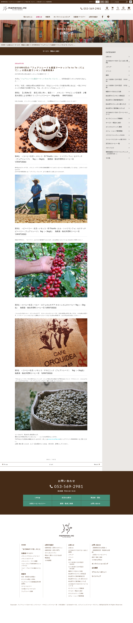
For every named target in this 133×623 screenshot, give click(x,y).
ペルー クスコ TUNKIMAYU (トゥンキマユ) (31, 564)
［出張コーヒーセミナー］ (99, 554)
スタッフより (110, 148)
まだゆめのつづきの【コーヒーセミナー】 (117, 113)
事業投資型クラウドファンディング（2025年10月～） (117, 153)
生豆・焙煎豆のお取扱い (28, 576)
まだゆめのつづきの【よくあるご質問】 (117, 62)
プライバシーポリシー (99, 572)
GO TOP (127, 495)
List (51, 464)
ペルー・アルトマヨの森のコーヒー (31, 569)
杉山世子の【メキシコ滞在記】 (115, 96)
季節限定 (47, 558)
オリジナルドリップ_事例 (114, 127)
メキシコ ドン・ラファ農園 (29, 561)
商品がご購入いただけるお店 (53, 555)
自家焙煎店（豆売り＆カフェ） (54, 547)
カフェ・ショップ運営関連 (114, 131)
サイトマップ (96, 576)
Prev (6, 464)
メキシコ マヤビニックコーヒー (30, 556)
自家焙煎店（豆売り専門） (52, 550)
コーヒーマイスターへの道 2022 (116, 139)
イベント (108, 71)
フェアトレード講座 (27, 591)
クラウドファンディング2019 (115, 135)
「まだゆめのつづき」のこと (31, 549)
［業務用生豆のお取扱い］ (99, 547)
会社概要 (95, 568)
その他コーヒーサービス (28, 589)
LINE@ (37, 497)
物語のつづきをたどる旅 (113, 91)
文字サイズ (92, 1)
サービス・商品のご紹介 (113, 123)
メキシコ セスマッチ (27, 558)
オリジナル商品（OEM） (28, 579)
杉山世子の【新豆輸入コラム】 (115, 108)
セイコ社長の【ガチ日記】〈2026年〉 (116, 80)
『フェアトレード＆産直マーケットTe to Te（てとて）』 (40, 79)
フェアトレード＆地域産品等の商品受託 (31, 582)
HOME (23, 545)
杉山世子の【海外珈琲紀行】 (115, 100)
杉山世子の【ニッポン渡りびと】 (116, 104)
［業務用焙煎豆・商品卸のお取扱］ (101, 551)
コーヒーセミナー (26, 586)
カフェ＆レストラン (51, 552)
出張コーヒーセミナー (38, 503)
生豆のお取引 (66, 497)
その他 (108, 158)
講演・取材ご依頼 (66, 503)
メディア (108, 67)
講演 (107, 75)
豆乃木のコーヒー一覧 (113, 143)
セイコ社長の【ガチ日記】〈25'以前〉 (116, 86)
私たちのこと (28, 17)
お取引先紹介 (93, 17)
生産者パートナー (79, 17)
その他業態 (48, 560)
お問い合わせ (95, 503)
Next (96, 464)
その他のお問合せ (97, 559)
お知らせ (39, 17)
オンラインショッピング (62, 17)
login (130, 2)
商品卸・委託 (95, 497)
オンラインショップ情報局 (114, 118)
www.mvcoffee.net (54, 439)
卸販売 (48, 17)
